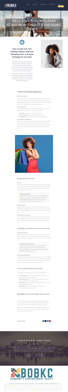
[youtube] (37, 390)
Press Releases (27, 385)
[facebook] (30, 390)
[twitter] (34, 390)
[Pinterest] (50, 321)
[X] (45, 321)
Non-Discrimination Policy (9, 385)
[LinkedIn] (48, 321)
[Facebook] (43, 321)
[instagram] (32, 390)
